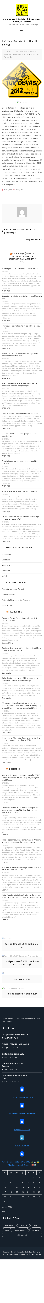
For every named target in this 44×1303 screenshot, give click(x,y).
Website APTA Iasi (22, 1145)
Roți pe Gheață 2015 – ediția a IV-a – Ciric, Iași (22, 963)
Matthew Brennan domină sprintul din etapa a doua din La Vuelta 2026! (21, 868)
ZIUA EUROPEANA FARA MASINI (15, 1044)
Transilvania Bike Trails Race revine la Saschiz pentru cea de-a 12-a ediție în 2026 (21, 739)
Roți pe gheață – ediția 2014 (22, 993)
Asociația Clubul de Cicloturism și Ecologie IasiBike (22, 20)
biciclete (9, 1225)
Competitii (19, 190)
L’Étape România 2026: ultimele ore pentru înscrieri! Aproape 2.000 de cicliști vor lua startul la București (20, 809)
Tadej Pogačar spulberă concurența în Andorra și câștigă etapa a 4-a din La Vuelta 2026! (21, 841)
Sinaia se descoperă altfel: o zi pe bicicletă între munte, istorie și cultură (21, 649)
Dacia (24, 1225)
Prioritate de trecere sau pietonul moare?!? (19, 491)
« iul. (4, 1211)
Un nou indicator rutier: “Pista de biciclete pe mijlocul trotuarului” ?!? (20, 517)
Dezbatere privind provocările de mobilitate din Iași (22, 297)
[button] (22, 30)
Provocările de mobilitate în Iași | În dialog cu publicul (21, 327)
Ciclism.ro (14, 769)
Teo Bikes (6, 570)
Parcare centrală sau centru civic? (16, 414)
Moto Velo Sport (8, 565)
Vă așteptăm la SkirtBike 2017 (15, 1034)
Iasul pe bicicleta (32, 239)
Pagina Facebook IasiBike (22, 1097)
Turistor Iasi (7, 605)
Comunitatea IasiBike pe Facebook (22, 1113)
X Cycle (5, 576)
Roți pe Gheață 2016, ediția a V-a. (22, 945)
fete (36, 1225)
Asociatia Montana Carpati (13, 589)
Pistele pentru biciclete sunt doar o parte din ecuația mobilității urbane (20, 354)
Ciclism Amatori (8, 594)
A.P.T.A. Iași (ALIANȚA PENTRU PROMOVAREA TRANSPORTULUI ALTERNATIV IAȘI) (22, 257)
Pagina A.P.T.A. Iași (22, 1129)
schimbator (22, 1235)
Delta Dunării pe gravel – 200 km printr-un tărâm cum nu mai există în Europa (20, 679)
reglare (35, 1230)
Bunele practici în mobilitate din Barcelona (20, 268)
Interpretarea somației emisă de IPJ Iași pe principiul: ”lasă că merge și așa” (19, 384)
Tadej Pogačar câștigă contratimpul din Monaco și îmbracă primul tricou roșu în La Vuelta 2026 (22, 896)
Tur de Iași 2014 (22, 979)
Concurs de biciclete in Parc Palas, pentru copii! (20, 231)
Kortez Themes (35, 1254)
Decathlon (6, 559)
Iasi (7, 1230)
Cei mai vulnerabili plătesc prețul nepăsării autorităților (20, 434)
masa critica (20, 1230)
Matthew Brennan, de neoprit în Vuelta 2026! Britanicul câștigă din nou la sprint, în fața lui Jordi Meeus (21, 777)
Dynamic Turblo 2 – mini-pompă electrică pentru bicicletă (19, 619)
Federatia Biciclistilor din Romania (16, 600)
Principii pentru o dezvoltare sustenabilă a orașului (19, 462)
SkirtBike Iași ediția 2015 (13, 1054)
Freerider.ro (15, 612)
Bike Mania (6, 554)
